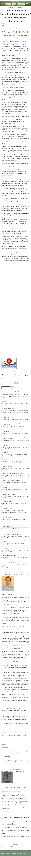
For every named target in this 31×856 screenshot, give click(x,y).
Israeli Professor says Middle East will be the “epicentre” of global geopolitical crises (15, 434)
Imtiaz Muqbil (15, 38)
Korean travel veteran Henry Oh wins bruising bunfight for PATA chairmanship (15, 441)
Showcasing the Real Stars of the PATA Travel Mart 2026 (15, 394)
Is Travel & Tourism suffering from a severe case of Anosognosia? (14, 547)
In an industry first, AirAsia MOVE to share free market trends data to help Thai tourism (15, 420)
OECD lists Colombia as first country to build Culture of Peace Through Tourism (15, 404)
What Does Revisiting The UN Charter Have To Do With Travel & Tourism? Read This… (15, 455)
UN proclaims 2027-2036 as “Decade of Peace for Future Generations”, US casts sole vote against (15, 413)
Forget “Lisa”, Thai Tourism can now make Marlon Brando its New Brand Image (15, 465)
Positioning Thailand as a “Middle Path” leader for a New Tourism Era (15, 469)
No (3, 378)
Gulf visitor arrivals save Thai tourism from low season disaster (15, 400)
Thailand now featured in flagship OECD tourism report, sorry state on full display (15, 407)
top (29, 854)
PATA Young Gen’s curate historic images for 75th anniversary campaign (13, 520)
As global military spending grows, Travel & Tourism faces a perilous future (15, 451)
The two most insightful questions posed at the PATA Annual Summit (14, 430)
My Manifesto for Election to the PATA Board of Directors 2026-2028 (15, 486)
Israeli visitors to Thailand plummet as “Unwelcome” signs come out (14, 483)
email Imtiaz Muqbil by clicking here (10, 613)
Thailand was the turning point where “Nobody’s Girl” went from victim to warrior (14, 493)
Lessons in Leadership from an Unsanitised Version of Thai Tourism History (14, 513)
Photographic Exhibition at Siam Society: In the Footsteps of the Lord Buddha (15, 500)
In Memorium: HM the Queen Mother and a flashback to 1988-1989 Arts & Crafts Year (15, 497)
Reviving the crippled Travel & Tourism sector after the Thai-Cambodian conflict (15, 516)
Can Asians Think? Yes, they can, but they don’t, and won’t (14, 558)
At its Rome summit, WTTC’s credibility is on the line (14, 510)
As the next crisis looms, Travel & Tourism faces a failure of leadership (15, 476)
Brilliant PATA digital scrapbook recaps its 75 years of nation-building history (15, 427)
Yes (3, 377)
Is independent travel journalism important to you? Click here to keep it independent (15, 16)
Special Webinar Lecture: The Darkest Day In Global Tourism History (14, 504)
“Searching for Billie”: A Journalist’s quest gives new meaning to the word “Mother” (14, 490)
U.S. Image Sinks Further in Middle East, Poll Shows (15, 33)
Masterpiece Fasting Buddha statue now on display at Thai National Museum (15, 537)
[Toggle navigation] (3, 24)
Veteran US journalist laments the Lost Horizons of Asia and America (15, 458)
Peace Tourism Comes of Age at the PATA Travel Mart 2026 (14, 397)
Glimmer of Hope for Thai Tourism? (10, 534)
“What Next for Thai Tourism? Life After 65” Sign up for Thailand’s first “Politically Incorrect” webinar (15, 551)
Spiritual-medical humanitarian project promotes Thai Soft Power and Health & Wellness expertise (15, 479)
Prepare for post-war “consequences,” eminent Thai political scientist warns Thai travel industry (14, 462)
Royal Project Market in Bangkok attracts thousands (14, 532)
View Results (15, 383)
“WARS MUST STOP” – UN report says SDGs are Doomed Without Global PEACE (15, 423)
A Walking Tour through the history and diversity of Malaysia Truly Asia (14, 507)
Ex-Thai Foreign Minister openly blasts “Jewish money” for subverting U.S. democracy (15, 554)
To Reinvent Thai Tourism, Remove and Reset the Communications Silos (13, 416)
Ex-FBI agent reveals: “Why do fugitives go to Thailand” (15, 410)
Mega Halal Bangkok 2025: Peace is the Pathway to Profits (14, 540)
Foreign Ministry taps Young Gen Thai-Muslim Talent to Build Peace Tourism (15, 448)
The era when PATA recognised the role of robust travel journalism (15, 444)
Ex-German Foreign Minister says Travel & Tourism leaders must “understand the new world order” (14, 472)
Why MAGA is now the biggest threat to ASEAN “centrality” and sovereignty (13, 544)
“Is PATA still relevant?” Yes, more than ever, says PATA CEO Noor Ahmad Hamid (15, 437)
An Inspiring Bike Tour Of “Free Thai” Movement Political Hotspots (13, 529)
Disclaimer (3, 852)
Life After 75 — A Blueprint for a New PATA (12, 523)
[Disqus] (15, 297)
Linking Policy (10, 852)
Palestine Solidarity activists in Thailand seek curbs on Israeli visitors (15, 525)
